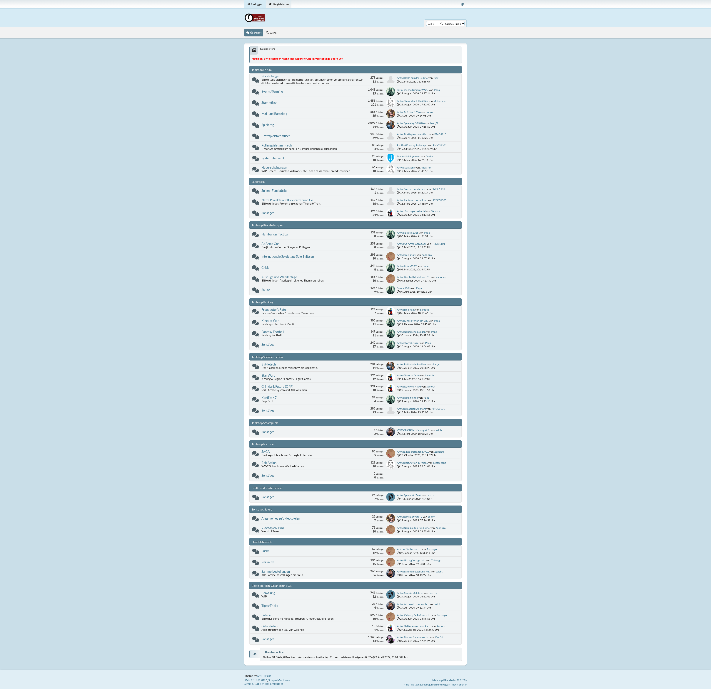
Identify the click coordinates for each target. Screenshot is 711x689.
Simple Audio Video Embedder (263, 683)
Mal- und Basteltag (274, 114)
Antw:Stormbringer (408, 342)
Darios (429, 156)
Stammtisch (269, 103)
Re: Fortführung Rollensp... (412, 145)
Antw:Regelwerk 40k (409, 386)
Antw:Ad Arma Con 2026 (411, 243)
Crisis (265, 267)
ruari (436, 77)
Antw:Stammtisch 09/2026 (412, 100)
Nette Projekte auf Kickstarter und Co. (287, 200)
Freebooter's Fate (273, 309)
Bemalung (268, 593)
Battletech (268, 364)
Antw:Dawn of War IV (409, 516)
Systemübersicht (272, 158)
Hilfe (406, 684)
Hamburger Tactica (274, 234)
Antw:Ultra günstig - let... (411, 560)
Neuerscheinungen (274, 167)
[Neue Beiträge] (255, 80)
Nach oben (458, 684)
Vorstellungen (270, 76)
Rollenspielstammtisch (276, 145)
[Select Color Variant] (462, 4)
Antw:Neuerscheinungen (411, 331)
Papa (437, 89)
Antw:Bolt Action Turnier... (412, 462)
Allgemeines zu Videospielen (280, 518)
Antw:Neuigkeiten (407, 397)
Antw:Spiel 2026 (406, 254)
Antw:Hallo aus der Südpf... (412, 77)
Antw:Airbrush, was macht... (413, 604)
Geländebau (269, 626)
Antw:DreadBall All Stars (411, 408)
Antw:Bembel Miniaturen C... (413, 277)
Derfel (439, 637)
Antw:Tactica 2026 (407, 232)
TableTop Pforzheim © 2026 (449, 680)
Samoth (435, 211)
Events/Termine (272, 91)
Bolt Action (268, 463)
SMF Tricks (264, 675)
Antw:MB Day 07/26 (409, 112)
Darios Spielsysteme (408, 156)
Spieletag (267, 125)
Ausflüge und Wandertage (279, 277)
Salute (265, 290)
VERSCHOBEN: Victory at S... (414, 430)
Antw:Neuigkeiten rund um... (413, 527)
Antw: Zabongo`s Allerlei (411, 211)
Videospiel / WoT (273, 528)
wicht (439, 430)
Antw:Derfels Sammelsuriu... (413, 637)
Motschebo (439, 100)
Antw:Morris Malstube (410, 592)
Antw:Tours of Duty (408, 375)
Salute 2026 (403, 288)
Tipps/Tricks (269, 606)
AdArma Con (270, 244)
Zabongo (427, 254)
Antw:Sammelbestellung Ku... (413, 571)
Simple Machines (279, 680)
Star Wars (268, 375)
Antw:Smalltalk (406, 309)
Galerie (266, 615)
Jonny (429, 112)
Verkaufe (267, 562)
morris (431, 495)
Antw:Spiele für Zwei (409, 495)
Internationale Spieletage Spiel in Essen (287, 256)
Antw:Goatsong (406, 167)
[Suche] (441, 23)
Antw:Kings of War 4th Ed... (412, 320)
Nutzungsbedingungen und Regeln (430, 684)
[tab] (254, 654)
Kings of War (270, 321)
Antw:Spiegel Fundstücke (411, 189)
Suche (265, 551)
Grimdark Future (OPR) (277, 386)
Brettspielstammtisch (275, 136)
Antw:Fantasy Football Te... (412, 200)
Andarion (425, 167)
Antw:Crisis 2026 (407, 265)
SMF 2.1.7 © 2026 (255, 680)
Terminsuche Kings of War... (412, 89)
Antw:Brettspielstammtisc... (413, 134)
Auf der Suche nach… (409, 549)
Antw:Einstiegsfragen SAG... (413, 451)
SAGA (265, 452)
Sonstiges (267, 213)
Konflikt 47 (269, 398)
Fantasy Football (272, 332)
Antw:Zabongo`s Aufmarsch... (414, 615)
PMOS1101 (441, 134)
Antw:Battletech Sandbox (411, 364)
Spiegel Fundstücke (274, 191)
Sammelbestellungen (275, 571)
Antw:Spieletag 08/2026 (411, 123)
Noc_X (434, 123)
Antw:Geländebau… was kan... (414, 626)
